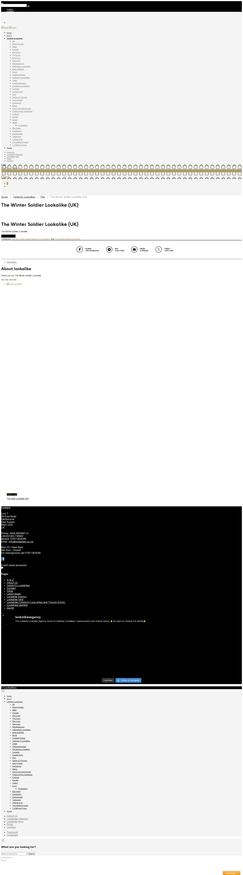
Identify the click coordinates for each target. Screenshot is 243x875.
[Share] (5, 857)
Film (14, 94)
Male (14, 47)
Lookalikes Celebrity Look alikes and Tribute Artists (36, 602)
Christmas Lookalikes (21, 86)
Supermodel (17, 134)
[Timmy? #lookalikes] (151, 629)
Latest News (14, 594)
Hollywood (16, 103)
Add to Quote (8, 236)
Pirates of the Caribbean (22, 111)
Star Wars (16, 128)
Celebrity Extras (18, 75)
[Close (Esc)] (2, 857)
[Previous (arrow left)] (2, 860)
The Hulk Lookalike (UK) (18, 499)
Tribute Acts (17, 139)
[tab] (124, 262)
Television (16, 137)
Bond (14, 72)
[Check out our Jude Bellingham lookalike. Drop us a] (30, 652)
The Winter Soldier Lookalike (67, 239)
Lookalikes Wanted (15, 154)
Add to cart (12, 494)
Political (15, 114)
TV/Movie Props (19, 145)
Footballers (23, 125)
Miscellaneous (18, 64)
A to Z (9, 36)
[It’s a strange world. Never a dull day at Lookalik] (212, 670)
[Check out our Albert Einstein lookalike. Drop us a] (91, 642)
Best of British (18, 69)
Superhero (16, 131)
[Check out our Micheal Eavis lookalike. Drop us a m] (30, 661)
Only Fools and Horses (21, 109)
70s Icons (16, 55)
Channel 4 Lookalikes (21, 78)
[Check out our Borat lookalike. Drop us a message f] (151, 671)
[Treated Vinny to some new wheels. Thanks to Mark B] (151, 650)
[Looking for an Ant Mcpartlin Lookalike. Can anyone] (91, 631)
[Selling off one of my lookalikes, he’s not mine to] (212, 632)
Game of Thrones (19, 97)
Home (9, 33)
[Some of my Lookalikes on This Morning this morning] (151, 660)
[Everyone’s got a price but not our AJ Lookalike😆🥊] (91, 670)
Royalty (15, 117)
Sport (14, 123)
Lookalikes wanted (17, 605)
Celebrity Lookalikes (15, 38)
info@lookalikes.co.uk (21, 541)
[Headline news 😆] (212, 639)
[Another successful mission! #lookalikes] (91, 658)
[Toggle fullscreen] (8, 857)
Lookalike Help (13, 157)
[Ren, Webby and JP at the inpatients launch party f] (30, 640)
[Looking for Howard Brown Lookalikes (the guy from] (212, 650)
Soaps (15, 120)
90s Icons (16, 61)
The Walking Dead (20, 142)
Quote (9, 148)
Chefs (14, 80)
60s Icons (16, 52)
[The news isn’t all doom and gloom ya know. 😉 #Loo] (151, 640)
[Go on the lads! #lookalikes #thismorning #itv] (212, 658)
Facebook (10, 9)
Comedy (15, 89)
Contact (10, 161)
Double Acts (17, 92)
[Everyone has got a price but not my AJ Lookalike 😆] (30, 670)
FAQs (9, 159)
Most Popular (18, 44)
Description (12, 262)
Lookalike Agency (17, 596)
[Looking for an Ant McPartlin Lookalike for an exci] (30, 632)
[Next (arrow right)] (5, 860)
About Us (10, 152)
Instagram (10, 11)
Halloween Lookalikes (21, 66)
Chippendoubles (19, 83)
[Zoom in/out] (11, 857)
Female (15, 50)
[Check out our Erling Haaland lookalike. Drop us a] (91, 652)
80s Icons (16, 58)
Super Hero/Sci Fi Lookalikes (37, 239)
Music (14, 106)
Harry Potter (17, 100)
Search (31, 854)
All (13, 41)
